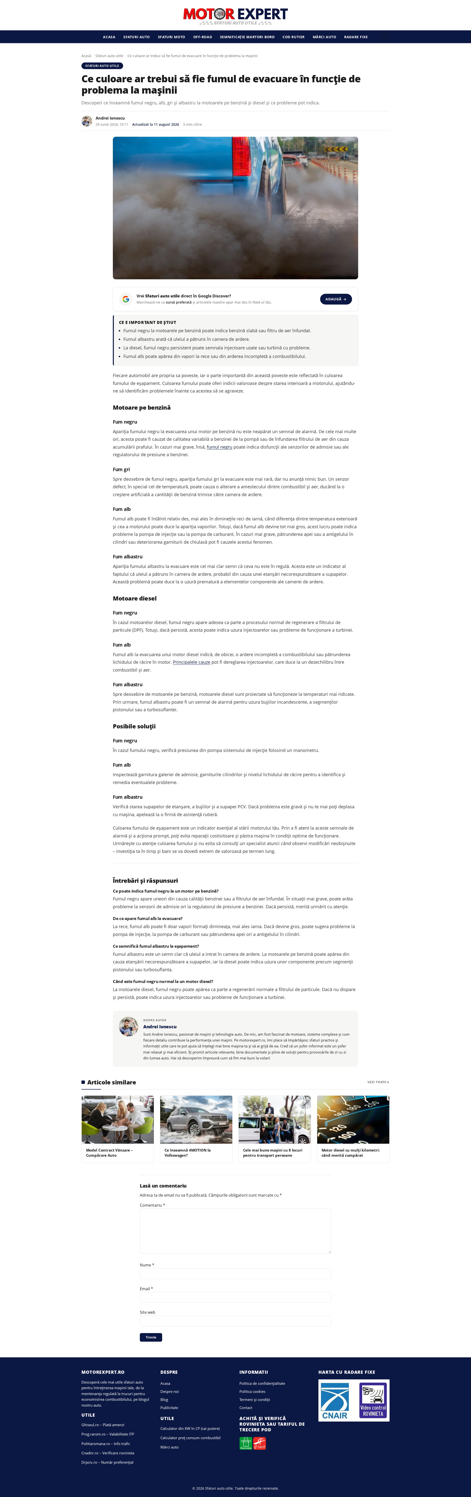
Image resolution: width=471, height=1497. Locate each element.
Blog (164, 1399)
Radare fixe (356, 36)
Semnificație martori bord (247, 36)
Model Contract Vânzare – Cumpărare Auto (109, 1153)
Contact (245, 1407)
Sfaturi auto (136, 36)
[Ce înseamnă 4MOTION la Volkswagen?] (196, 1120)
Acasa (109, 36)
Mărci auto (324, 36)
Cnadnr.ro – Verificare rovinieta (107, 1452)
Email (146, 1288)
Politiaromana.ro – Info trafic (105, 1443)
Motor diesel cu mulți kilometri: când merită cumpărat (351, 1153)
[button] (385, 36)
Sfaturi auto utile (109, 55)
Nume (147, 1265)
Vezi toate (376, 1082)
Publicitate (169, 1407)
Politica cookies (252, 1391)
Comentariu (152, 1205)
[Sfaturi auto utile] (235, 16)
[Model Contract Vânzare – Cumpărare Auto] (118, 1120)
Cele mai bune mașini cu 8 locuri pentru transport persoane (272, 1153)
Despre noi (169, 1391)
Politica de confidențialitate (262, 1383)
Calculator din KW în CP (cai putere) (190, 1428)
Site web (147, 1312)
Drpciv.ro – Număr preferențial (107, 1462)
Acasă (86, 55)
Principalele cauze (191, 662)
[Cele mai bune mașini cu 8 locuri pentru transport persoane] (275, 1120)
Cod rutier (294, 36)
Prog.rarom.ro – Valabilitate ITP (107, 1434)
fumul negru (219, 447)
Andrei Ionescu (110, 118)
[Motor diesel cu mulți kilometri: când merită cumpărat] (353, 1120)
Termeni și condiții (254, 1399)
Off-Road (202, 36)
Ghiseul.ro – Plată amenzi (102, 1424)
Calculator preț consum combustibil (190, 1437)
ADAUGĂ (336, 299)
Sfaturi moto (171, 36)
